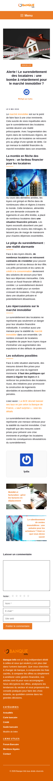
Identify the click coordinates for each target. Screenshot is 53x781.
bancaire (13, 727)
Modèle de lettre (10, 732)
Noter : (6, 596)
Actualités (8, 713)
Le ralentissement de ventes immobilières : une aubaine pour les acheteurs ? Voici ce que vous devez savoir (35, 528)
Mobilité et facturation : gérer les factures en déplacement (17, 496)
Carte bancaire (10, 717)
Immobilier (26, 65)
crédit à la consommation (19, 271)
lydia (30, 99)
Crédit (6, 722)
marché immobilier (18, 114)
